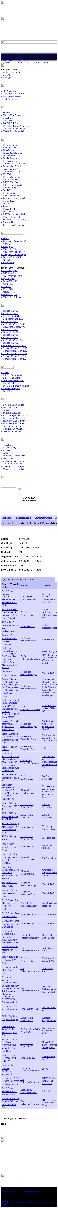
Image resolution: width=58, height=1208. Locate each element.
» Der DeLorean (9, 158)
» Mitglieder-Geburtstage (13, 252)
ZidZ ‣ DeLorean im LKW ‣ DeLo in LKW (10, 1058)
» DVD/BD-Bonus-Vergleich (15, 126)
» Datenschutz (8, 458)
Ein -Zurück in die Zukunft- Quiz (49, 1031)
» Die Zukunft (8, 211)
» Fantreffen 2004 (9, 313)
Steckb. (28, 517)
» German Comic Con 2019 (14, 353)
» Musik (5, 372)
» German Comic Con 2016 (14, 348)
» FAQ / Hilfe (7, 262)
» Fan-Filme (7, 391)
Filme (33, 739)
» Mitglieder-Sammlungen (13, 254)
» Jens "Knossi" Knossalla (13, 225)
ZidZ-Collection (25, 657)
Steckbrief (19, 517)
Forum (27, 62)
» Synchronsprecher (10, 412)
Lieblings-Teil (48, 838)
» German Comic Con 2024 (14, 359)
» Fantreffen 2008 (9, 335)
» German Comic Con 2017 (14, 351)
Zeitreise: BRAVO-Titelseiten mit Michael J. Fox (49, 598)
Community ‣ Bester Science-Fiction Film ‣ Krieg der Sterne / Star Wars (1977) (10, 937)
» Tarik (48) (6, 286)
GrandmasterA (32, 1191)
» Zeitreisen (6, 206)
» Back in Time (8, 222)
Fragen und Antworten (25, 639)
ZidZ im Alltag (49, 858)
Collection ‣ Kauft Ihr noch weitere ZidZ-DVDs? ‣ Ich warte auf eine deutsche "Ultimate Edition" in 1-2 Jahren (10, 708)
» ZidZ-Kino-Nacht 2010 (13, 340)
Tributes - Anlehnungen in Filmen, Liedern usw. (49, 613)
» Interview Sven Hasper (13, 420)
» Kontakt (6, 450)
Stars (46, 62)
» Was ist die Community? (13, 241)
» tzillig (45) (7, 284)
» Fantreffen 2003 (9, 311)
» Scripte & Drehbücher (12, 380)
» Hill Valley (7, 174)
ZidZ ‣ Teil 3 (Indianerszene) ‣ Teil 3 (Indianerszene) (10, 626)
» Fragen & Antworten (11, 153)
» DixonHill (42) (9, 281)
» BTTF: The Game (10, 182)
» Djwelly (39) (8, 278)
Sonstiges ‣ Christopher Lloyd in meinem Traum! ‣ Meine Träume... (10, 873)
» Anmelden (7, 244)
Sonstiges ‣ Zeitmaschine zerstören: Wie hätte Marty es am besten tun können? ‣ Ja (10, 792)
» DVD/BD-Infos (9, 123)
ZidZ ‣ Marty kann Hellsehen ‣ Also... (10, 847)
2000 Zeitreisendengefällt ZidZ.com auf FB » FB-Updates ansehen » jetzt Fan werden (12, 95)
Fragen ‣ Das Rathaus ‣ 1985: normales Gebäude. (9, 639)
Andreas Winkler (10, 1191)
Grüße (45, 1069)
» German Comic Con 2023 (14, 356)
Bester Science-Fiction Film (49, 936)
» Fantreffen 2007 (9, 332)
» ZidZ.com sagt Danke (12, 463)
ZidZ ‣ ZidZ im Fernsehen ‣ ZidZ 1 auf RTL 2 (10, 816)
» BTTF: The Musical (11, 185)
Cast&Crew (31, 599)
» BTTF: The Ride (10, 179)
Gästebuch (39, 517)
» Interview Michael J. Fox (13, 418)
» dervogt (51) (8, 292)
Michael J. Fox (49, 1091)
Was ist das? (48, 673)
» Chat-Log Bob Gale (11, 428)
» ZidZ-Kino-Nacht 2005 (13, 324)
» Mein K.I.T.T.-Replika (12, 466)
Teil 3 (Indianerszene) (49, 626)
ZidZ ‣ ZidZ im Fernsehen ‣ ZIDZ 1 (10, 777)
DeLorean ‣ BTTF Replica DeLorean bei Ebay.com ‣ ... (10, 1081)
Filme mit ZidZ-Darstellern (27, 738)
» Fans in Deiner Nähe (11, 257)
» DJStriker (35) (8, 273)
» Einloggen (7, 77)
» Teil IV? (6, 190)
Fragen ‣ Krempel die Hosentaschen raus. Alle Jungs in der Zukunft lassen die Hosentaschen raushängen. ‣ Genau (10, 687)
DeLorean (34, 950)
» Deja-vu (6, 203)
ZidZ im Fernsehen (47, 777)
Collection (35, 659)
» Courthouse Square (11, 171)
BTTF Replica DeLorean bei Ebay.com (49, 1081)
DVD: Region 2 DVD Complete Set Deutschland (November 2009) (50, 657)
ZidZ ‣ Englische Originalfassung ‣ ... (10, 1019)
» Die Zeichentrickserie (12, 177)
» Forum (5, 238)
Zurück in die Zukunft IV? (48, 959)
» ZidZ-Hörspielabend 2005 (14, 415)
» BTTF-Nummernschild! (13, 214)
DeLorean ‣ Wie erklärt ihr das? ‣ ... (9, 1009)
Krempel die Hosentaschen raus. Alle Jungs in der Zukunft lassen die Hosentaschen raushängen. (49, 687)
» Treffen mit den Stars (12, 431)
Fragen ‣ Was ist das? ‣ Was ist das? (9, 893)
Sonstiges (29, 793)
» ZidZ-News (7, 120)
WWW (28, 1032)
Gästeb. (49, 517)
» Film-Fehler (7, 150)
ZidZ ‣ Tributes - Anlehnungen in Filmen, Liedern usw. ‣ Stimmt (10, 613)
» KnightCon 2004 (10, 316)
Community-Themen (26, 761)
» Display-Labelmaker (11, 217)
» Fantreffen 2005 (9, 321)
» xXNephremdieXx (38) (13, 276)
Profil (4, 517)
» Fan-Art (5, 260)
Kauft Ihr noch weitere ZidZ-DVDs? (49, 708)
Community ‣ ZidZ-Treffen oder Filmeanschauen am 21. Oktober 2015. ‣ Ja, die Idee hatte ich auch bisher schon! (10, 762)
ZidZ (30, 615)
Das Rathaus (48, 639)
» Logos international (11, 195)
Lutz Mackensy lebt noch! (49, 904)
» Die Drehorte (8, 155)
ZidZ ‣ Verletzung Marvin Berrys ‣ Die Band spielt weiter (10, 827)
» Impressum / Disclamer (13, 455)
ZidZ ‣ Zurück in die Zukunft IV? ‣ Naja (10, 959)
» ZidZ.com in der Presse (13, 461)
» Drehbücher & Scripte (12, 166)
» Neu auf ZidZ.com (11, 115)
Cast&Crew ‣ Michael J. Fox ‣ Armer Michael (9, 1091)
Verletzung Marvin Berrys (49, 827)
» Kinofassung (8, 193)
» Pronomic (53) (9, 294)
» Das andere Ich (9, 209)
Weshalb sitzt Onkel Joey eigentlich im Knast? (48, 725)
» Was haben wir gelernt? (13, 198)
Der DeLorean (25, 949)
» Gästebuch (7, 118)
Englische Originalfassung (49, 1019)
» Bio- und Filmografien (12, 404)
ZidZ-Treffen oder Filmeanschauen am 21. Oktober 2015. (49, 761)
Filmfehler (25, 626)
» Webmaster (7, 453)
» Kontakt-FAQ (8, 447)
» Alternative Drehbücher (13, 163)
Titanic (45, 748)
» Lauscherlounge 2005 (12, 319)
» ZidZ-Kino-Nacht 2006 (13, 327)
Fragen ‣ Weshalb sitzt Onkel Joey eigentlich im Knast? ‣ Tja (10, 725)
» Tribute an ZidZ (9, 169)
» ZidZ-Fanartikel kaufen (13, 128)
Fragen (33, 640)
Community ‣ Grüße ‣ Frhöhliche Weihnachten (8, 1069)
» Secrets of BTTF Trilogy (13, 219)
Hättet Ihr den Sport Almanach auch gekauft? (49, 1045)
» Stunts (5, 410)
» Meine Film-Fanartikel (12, 131)
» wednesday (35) (9, 270)
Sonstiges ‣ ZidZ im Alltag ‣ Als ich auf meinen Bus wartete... (10, 858)
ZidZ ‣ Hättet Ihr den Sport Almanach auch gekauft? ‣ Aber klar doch (10, 1045)
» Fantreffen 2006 (9, 329)
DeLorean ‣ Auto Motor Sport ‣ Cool (10, 970)
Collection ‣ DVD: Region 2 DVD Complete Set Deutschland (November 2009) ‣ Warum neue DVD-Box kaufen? (9, 658)
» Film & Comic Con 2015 (13, 345)
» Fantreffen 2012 (9, 343)
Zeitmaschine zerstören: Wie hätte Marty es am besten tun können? (49, 791)
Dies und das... (24, 791)
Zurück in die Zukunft (26, 613)
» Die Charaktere (9, 145)
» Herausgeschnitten (10, 161)
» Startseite (6, 112)
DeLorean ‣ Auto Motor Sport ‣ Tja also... (10, 949)
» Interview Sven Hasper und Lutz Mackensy (13, 424)
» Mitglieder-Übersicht (11, 249)
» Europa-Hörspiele (10, 187)
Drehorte (37, 62)
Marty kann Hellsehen (47, 846)
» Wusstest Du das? (10, 147)
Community (33, 763)
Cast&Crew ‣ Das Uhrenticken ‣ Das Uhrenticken (10, 923)
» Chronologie (8, 201)
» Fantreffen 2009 (9, 337)
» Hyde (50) (7, 289)
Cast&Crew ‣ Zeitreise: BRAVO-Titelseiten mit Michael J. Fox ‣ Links (9, 598)
